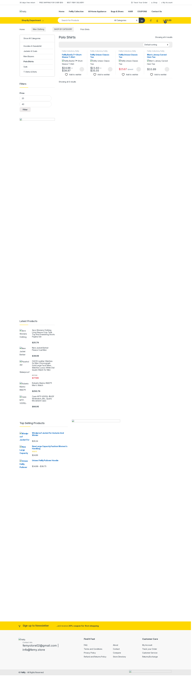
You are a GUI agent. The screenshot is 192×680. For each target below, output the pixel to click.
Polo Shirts (29, 61)
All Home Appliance (97, 11)
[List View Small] (74, 44)
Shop (155, 2)
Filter (25, 109)
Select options (81, 69)
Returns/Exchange (150, 657)
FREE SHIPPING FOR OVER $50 (51, 2)
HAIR (130, 11)
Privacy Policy (90, 653)
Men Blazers (29, 56)
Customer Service (149, 653)
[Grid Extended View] (66, 44)
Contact (116, 649)
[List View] (70, 44)
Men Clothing (38, 29)
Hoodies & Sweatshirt (33, 46)
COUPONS (142, 11)
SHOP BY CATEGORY (63, 29)
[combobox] (85, 20)
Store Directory (119, 657)
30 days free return (27, 2)
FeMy (23, 672)
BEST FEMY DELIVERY (75, 2)
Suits (25, 67)
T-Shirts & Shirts (30, 72)
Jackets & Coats (30, 51)
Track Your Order (140, 2)
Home (61, 11)
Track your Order (149, 649)
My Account (167, 2)
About (115, 645)
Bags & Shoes (117, 11)
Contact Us (157, 11)
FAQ (85, 645)
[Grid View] (62, 44)
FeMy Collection (76, 11)
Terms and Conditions (93, 649)
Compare (117, 653)
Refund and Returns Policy (95, 657)
